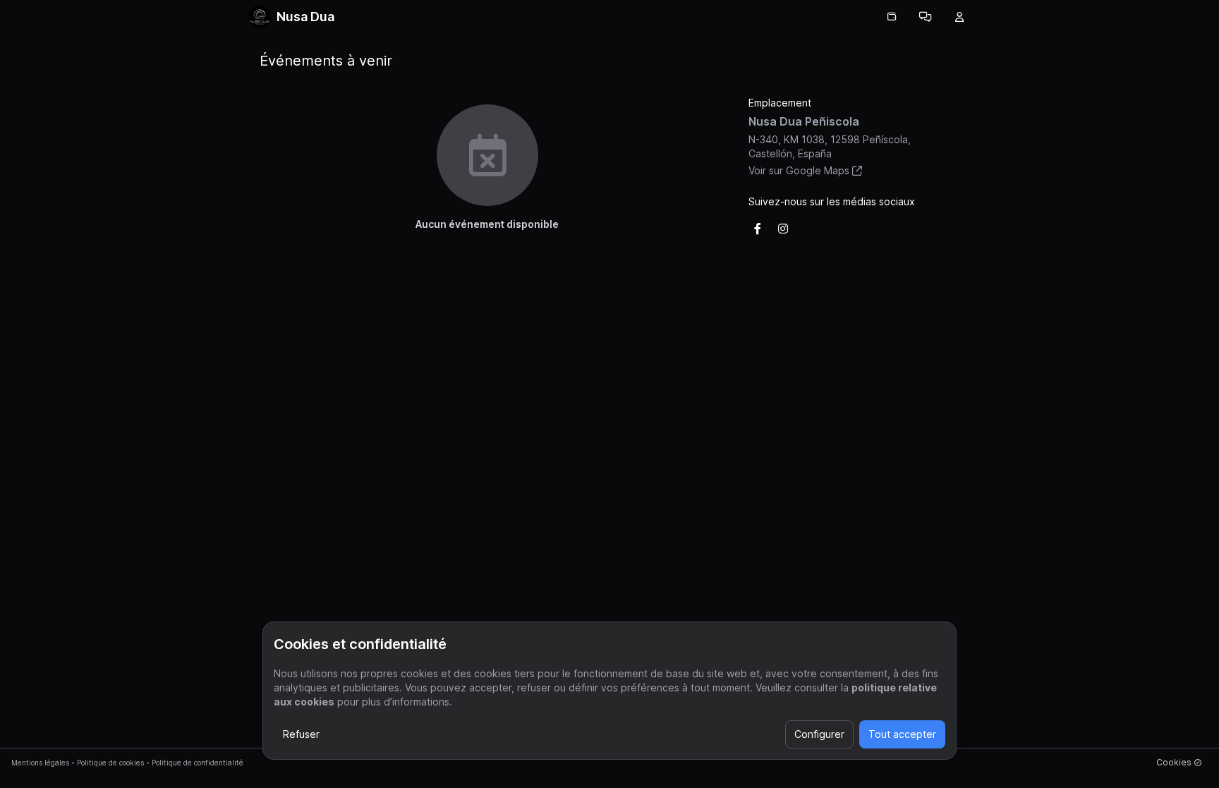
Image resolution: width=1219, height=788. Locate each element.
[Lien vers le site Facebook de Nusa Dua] (757, 228)
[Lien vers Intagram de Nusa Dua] (783, 228)
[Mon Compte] (959, 17)
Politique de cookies (110, 762)
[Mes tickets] (891, 17)
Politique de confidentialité (197, 762)
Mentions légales (40, 762)
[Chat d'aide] (925, 17)
